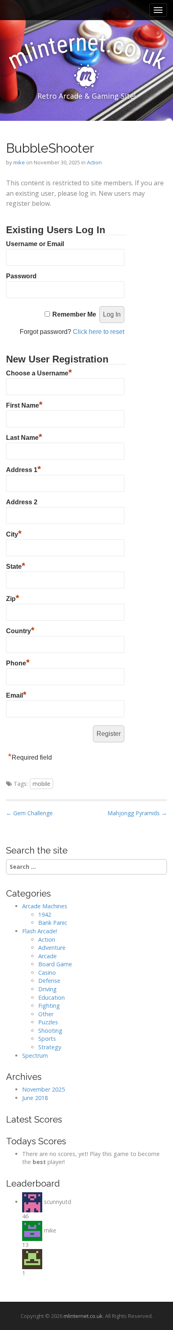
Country (20, 630)
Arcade (47, 956)
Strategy (49, 1047)
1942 (44, 914)
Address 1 (23, 468)
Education (51, 997)
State (15, 565)
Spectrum (35, 1055)
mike (19, 162)
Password (21, 276)
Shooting (50, 1030)
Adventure (52, 947)
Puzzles (48, 1022)
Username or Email (35, 243)
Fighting (49, 1005)
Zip (12, 597)
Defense (49, 980)
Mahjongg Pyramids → (137, 813)
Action (94, 162)
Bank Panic (52, 922)
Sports (47, 1038)
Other (46, 1014)
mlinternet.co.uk (83, 1316)
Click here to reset (98, 331)
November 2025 (43, 1089)
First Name (24, 404)
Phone (18, 662)
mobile (41, 783)
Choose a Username (39, 372)
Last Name (24, 436)
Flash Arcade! (39, 931)
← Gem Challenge (29, 813)
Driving (47, 989)
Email (16, 694)
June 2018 (35, 1098)
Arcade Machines (44, 906)
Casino (47, 972)
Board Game (55, 964)
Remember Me (74, 314)
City (14, 533)
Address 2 (21, 502)
